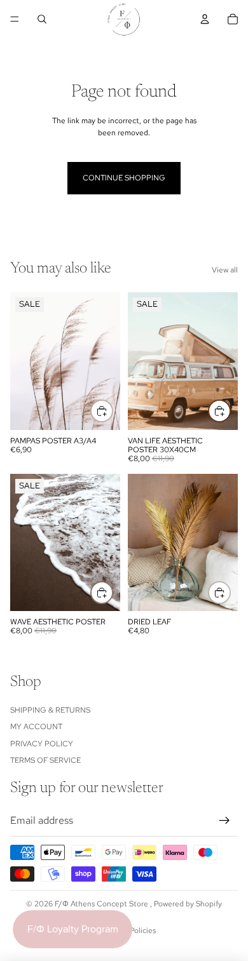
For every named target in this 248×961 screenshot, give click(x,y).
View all (225, 270)
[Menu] (14, 19)
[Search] (42, 19)
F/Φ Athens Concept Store (102, 904)
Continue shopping (124, 178)
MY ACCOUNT (36, 727)
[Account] (205, 19)
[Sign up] (224, 820)
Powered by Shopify (188, 904)
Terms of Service (45, 760)
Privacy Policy (41, 743)
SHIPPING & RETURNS (50, 710)
